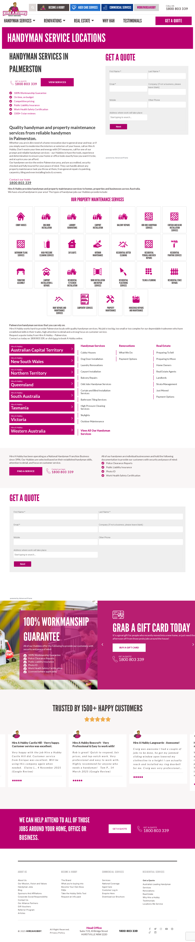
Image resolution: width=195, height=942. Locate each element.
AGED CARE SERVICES (88, 7)
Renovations (53, 21)
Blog (20, 890)
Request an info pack (71, 896)
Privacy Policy (57, 932)
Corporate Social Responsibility (32, 896)
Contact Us (23, 900)
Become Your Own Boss (72, 887)
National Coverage (111, 883)
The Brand (66, 880)
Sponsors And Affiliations (30, 893)
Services (106, 880)
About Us (22, 880)
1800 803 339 (128, 931)
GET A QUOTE (173, 20)
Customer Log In (110, 890)
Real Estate (82, 21)
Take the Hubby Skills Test (73, 893)
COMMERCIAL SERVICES (120, 7)
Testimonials (132, 21)
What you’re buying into (72, 883)
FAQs (63, 890)
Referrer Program (26, 910)
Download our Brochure (113, 896)
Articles (21, 913)
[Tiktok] (150, 932)
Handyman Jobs (25, 887)
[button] (32, 7)
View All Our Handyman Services (95, 432)
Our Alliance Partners (28, 903)
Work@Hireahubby (146, 7)
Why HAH (109, 21)
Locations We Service (153, 904)
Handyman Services (17, 21)
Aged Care (107, 887)
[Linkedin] (155, 932)
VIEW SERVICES (57, 82)
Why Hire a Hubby (151, 897)
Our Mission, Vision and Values (32, 883)
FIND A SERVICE (25, 471)
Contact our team (58, 469)
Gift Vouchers (24, 906)
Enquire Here (108, 893)
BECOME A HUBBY (57, 7)
